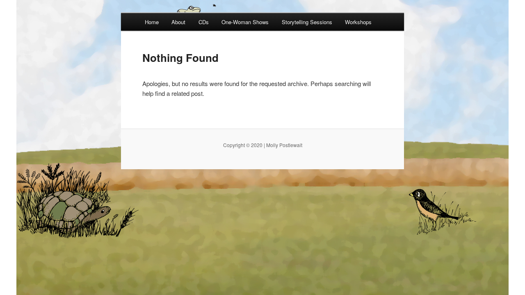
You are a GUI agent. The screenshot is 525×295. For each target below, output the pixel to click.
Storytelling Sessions (307, 22)
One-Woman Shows (245, 22)
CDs (204, 22)
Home (152, 22)
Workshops (358, 22)
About (178, 22)
